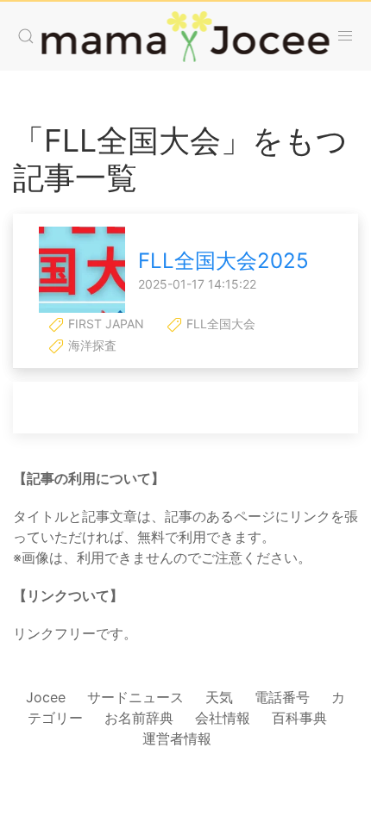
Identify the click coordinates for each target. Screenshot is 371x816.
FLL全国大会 (219, 323)
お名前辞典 (138, 717)
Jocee (46, 697)
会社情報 (222, 717)
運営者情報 (176, 738)
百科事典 (299, 717)
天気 (219, 697)
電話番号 (282, 697)
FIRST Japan (104, 323)
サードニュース (135, 697)
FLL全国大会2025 (223, 260)
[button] (26, 36)
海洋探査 (90, 345)
